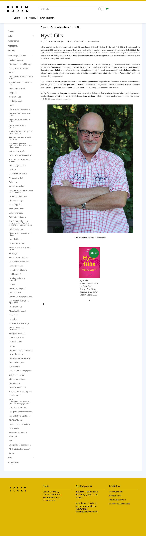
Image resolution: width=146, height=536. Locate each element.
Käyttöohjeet (115, 495)
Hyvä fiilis (76, 27)
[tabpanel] (89, 272)
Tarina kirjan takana (59, 27)
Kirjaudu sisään (47, 17)
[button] (100, 9)
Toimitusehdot (116, 491)
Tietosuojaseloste (117, 499)
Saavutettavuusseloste (119, 503)
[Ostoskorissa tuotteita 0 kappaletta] (107, 8)
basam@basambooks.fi (87, 511)
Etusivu (17, 17)
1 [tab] (89, 300)
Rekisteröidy (30, 17)
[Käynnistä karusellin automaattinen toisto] (44, 304)
